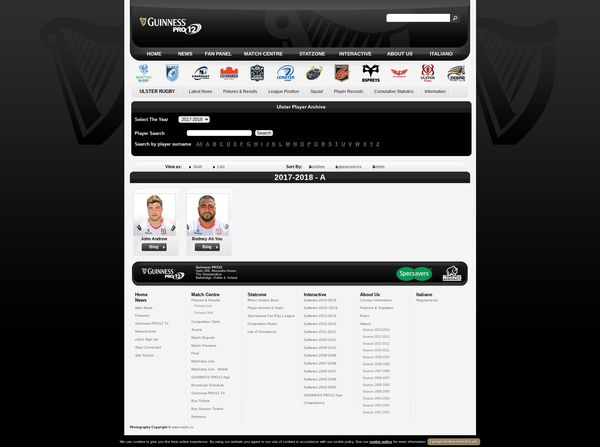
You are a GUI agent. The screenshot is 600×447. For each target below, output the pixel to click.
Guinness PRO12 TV (152, 323)
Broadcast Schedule (207, 385)
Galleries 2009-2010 (320, 348)
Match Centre (263, 54)
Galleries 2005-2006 (320, 379)
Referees (198, 417)
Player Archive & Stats (265, 308)
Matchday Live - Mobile (209, 369)
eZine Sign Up (146, 339)
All (199, 144)
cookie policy (380, 442)
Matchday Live (203, 361)
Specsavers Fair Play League (271, 316)
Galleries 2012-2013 (320, 324)
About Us (399, 54)
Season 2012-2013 (376, 336)
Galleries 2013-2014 (320, 316)
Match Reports (203, 337)
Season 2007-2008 (376, 371)
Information (435, 91)
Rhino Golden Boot (263, 300)
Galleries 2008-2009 (320, 355)
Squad (316, 91)
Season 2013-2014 (376, 330)
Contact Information (376, 300)
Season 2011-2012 (376, 343)
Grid (197, 167)
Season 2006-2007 (376, 378)
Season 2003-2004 (376, 398)
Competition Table (205, 322)
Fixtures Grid (203, 313)
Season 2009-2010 (376, 357)
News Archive (145, 331)
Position (317, 167)
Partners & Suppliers (376, 308)
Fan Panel (218, 54)
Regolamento (427, 300)
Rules (364, 316)
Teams (196, 330)
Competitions (314, 403)
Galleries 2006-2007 (320, 371)
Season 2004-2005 (376, 391)
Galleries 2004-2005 (320, 387)
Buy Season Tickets (207, 409)
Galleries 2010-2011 (320, 340)
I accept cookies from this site (453, 442)
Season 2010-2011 (376, 350)
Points (378, 167)
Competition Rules (262, 324)
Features (142, 315)
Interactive (355, 54)
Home (154, 54)
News (185, 54)
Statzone (312, 54)
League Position (283, 91)
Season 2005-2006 (376, 385)
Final (195, 353)
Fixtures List (203, 306)
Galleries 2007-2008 (320, 363)
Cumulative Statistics (394, 91)
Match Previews (203, 345)
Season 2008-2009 (376, 364)
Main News (143, 308)
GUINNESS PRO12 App (210, 377)
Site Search (144, 355)
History (365, 324)
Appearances (348, 167)
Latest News (200, 91)
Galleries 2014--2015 (321, 308)
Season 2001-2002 (376, 412)
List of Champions (262, 332)
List (221, 167)
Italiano (441, 54)
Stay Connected (148, 347)
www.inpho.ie (182, 427)
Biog (153, 247)
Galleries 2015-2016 (320, 300)
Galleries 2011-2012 (320, 332)
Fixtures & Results (240, 91)
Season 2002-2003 (376, 405)
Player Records (348, 91)
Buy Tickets (200, 401)
